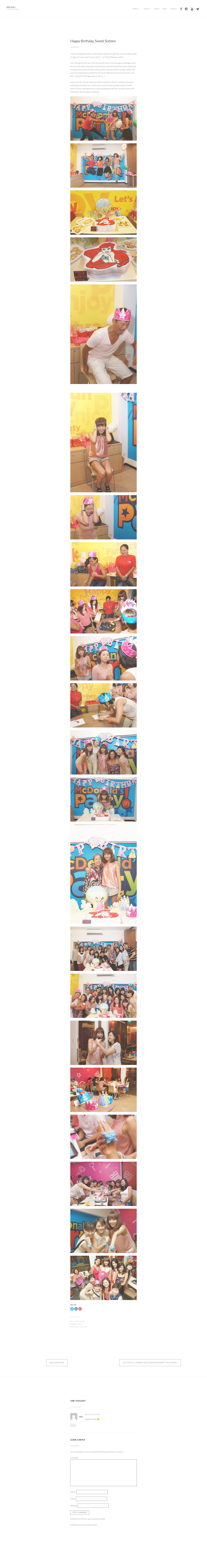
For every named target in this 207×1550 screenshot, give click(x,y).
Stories (135, 9)
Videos (146, 9)
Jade (82, 1321)
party (85, 1327)
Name (73, 1492)
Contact (173, 9)
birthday (76, 1327)
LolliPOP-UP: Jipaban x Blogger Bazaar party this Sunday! (150, 1362)
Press (165, 9)
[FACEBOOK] (181, 9)
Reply (73, 1425)
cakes (81, 1327)
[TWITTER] (198, 9)
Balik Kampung (57, 1362)
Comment (74, 1458)
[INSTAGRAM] (186, 9)
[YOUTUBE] (192, 9)
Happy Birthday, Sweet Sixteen (93, 41)
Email (73, 1499)
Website (73, 1505)
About (157, 9)
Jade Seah (10, 7)
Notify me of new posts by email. (84, 1525)
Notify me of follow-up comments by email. (88, 1519)
